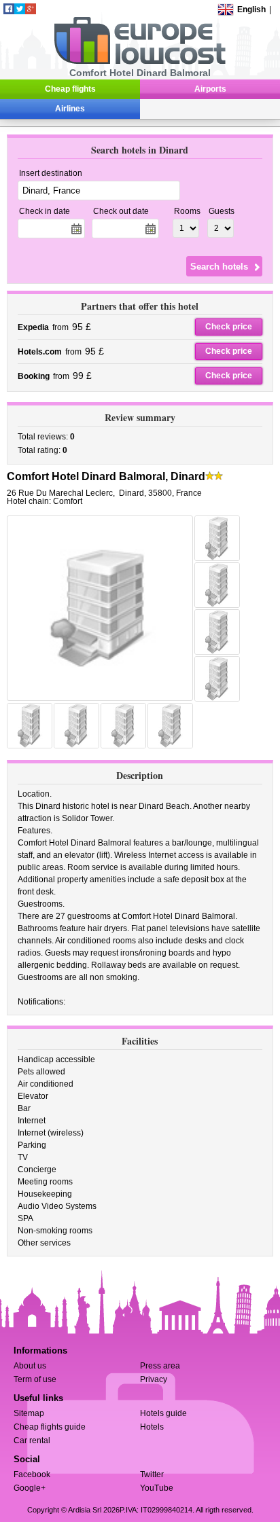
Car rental (32, 1440)
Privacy (153, 1379)
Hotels (152, 1427)
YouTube (156, 1488)
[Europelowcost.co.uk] (140, 62)
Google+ (30, 1488)
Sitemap (29, 1413)
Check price (228, 326)
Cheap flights (70, 89)
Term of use (35, 1379)
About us (30, 1366)
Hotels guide (163, 1413)
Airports (210, 89)
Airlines (70, 108)
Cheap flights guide (50, 1427)
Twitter (152, 1474)
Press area (160, 1366)
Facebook (32, 1474)
